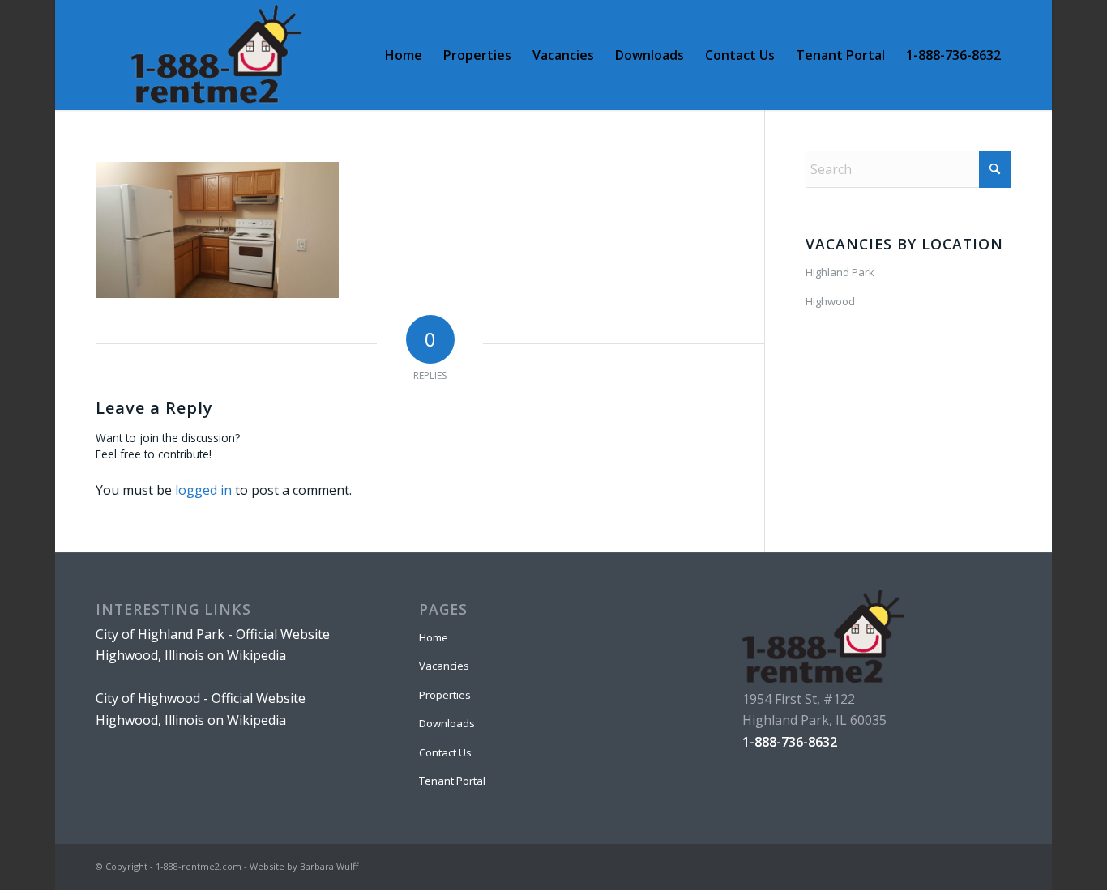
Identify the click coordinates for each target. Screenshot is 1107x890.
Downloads (447, 723)
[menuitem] (403, 55)
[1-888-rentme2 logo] (216, 55)
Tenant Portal (452, 780)
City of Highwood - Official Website (201, 698)
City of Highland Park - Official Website (213, 634)
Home (433, 637)
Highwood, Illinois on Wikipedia (191, 655)
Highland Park (840, 272)
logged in (203, 490)
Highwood (830, 301)
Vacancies (444, 665)
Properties (445, 695)
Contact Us (445, 752)
